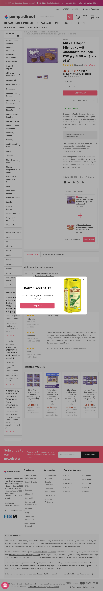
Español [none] (75, 9)
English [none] (66, 9)
